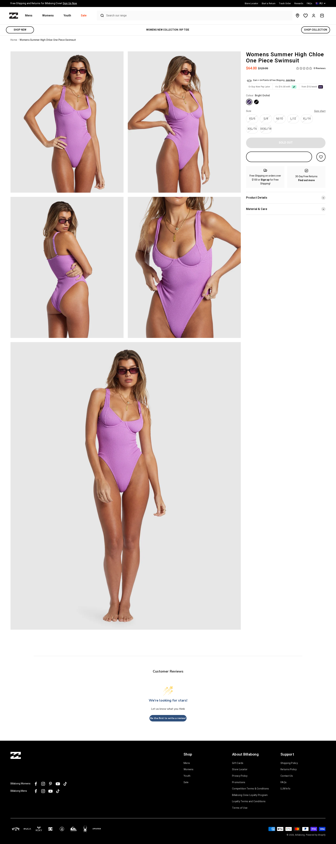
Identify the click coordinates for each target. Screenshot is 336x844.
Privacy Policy (240, 776)
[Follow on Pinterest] (50, 783)
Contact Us (287, 776)
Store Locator (239, 769)
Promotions (238, 782)
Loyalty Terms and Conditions (248, 801)
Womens (48, 15)
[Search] (100, 15)
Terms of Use (239, 808)
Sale (84, 15)
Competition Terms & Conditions (250, 789)
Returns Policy (289, 769)
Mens (28, 15)
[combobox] (198, 16)
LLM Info (285, 789)
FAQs (283, 782)
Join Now (290, 80)
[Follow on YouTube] (57, 783)
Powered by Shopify (316, 834)
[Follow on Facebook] (35, 783)
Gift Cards (237, 763)
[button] (30, 15)
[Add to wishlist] (321, 157)
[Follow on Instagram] (43, 783)
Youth (67, 15)
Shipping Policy (289, 763)
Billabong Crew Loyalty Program (250, 795)
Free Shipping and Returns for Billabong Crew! (43, 3)
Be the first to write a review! (168, 718)
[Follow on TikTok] (65, 783)
